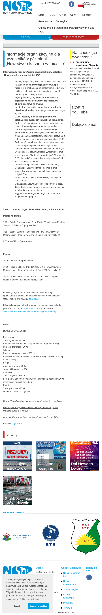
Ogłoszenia (18, 423)
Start (41, 14)
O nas (62, 14)
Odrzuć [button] (17, 606)
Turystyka (61, 21)
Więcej (36, 456)
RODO (51, 14)
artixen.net (69, 612)
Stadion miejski (70, 589)
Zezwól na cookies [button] (38, 606)
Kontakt (86, 14)
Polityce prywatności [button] (29, 599)
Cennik (74, 14)
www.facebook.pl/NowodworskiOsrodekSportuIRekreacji (29, 312)
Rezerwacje (45, 21)
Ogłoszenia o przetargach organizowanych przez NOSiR (66, 29)
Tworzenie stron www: (55, 612)
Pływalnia (68, 603)
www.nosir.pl (29, 308)
